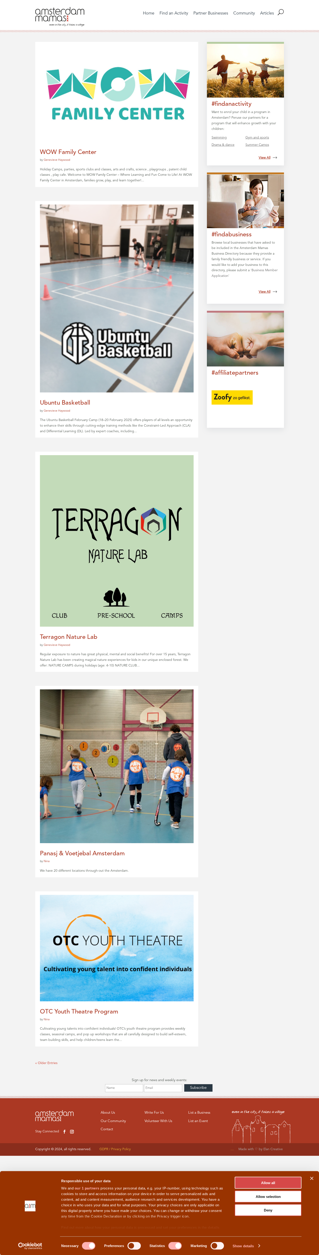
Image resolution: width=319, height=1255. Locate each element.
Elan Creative (273, 1149)
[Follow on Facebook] (64, 1131)
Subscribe (198, 1088)
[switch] (134, 1245)
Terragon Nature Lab (68, 637)
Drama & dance (223, 144)
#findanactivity (232, 104)
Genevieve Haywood (57, 160)
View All (264, 157)
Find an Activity (174, 13)
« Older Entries (46, 1063)
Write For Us (154, 1113)
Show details (243, 1246)
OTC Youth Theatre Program (79, 1012)
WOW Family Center (68, 152)
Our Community (113, 1121)
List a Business (199, 1113)
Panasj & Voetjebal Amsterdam (82, 854)
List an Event (198, 1121)
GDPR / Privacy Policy (115, 1149)
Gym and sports (257, 137)
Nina (47, 861)
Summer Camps (257, 144)
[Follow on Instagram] (72, 1131)
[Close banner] (311, 1178)
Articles (267, 13)
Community (244, 13)
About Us (108, 1113)
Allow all (268, 1183)
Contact (107, 1129)
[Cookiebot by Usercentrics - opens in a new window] (30, 1245)
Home (148, 13)
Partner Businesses (210, 13)
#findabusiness (232, 235)
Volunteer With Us (158, 1121)
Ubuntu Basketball (65, 403)
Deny (268, 1210)
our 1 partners (87, 1188)
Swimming (219, 137)
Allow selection (268, 1196)
